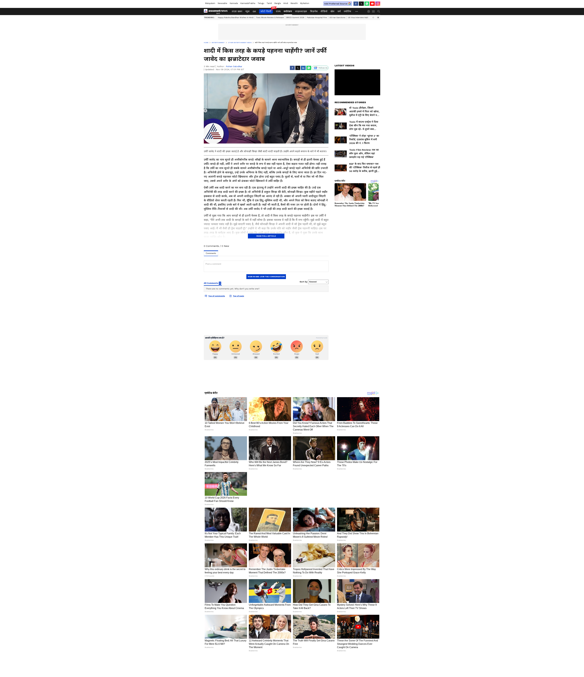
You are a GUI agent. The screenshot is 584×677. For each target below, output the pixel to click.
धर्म (339, 11)
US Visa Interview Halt (358, 17)
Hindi (285, 3)
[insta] (377, 4)
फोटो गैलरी (266, 11)
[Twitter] (361, 4)
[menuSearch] (378, 11)
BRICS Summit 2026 (295, 17)
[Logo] (217, 11)
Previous (373, 17)
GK (254, 11)
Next (378, 17)
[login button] (369, 11)
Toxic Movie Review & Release (270, 17)
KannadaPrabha (247, 3)
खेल (332, 11)
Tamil (269, 3)
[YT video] (372, 4)
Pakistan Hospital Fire (317, 17)
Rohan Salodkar (234, 66)
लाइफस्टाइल (301, 11)
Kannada (234, 3)
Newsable (222, 3)
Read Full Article (266, 236)
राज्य (278, 11)
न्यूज (247, 11)
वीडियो (324, 11)
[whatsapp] (366, 4)
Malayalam (210, 3)
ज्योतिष (347, 11)
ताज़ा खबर (237, 11)
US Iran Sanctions (337, 17)
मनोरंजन (288, 11)
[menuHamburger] (373, 11)
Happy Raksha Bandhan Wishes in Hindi (236, 17)
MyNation (304, 3)
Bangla (277, 3)
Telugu (261, 3)
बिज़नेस (314, 11)
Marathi (294, 3)
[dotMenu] (356, 11)
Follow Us (323, 68)
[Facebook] (355, 4)
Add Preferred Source (335, 3)
